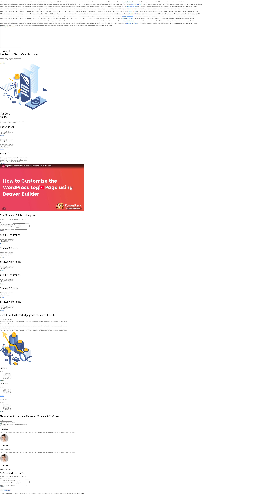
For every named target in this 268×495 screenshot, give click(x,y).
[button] (2, 62)
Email (1, 224)
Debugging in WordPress (127, 1)
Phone (1, 226)
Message (2, 229)
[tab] (134, 319)
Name (1, 222)
